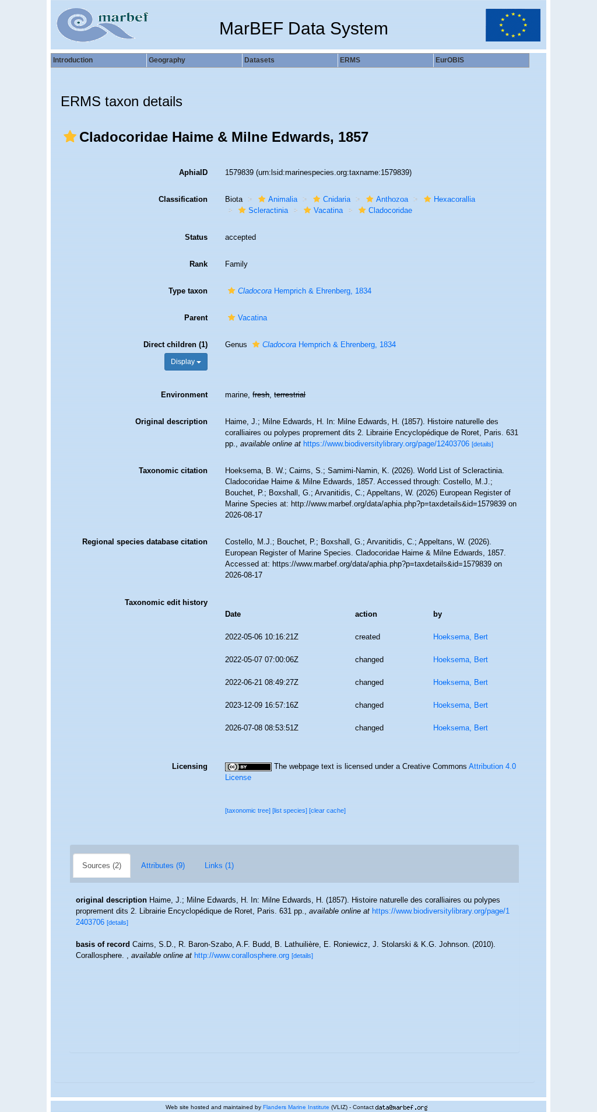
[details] (482, 443)
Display (183, 362)
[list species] (290, 810)
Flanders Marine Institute (296, 1107)
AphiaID (193, 172)
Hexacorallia (454, 199)
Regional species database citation (145, 541)
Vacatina (328, 210)
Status (196, 237)
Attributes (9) (163, 865)
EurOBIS (450, 60)
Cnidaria (336, 199)
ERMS (350, 60)
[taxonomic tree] (248, 810)
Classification (183, 199)
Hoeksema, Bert (460, 636)
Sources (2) (101, 865)
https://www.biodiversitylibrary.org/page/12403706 (386, 443)
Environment (184, 394)
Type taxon (188, 290)
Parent (196, 317)
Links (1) (219, 865)
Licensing (190, 766)
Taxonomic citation (173, 470)
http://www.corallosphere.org (241, 955)
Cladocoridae (390, 210)
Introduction (73, 60)
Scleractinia (268, 210)
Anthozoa (392, 199)
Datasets (259, 60)
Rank (198, 264)
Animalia (282, 199)
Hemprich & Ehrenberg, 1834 (304, 290)
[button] (70, 137)
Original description (171, 421)
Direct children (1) (175, 344)
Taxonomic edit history (166, 602)
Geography (167, 60)
